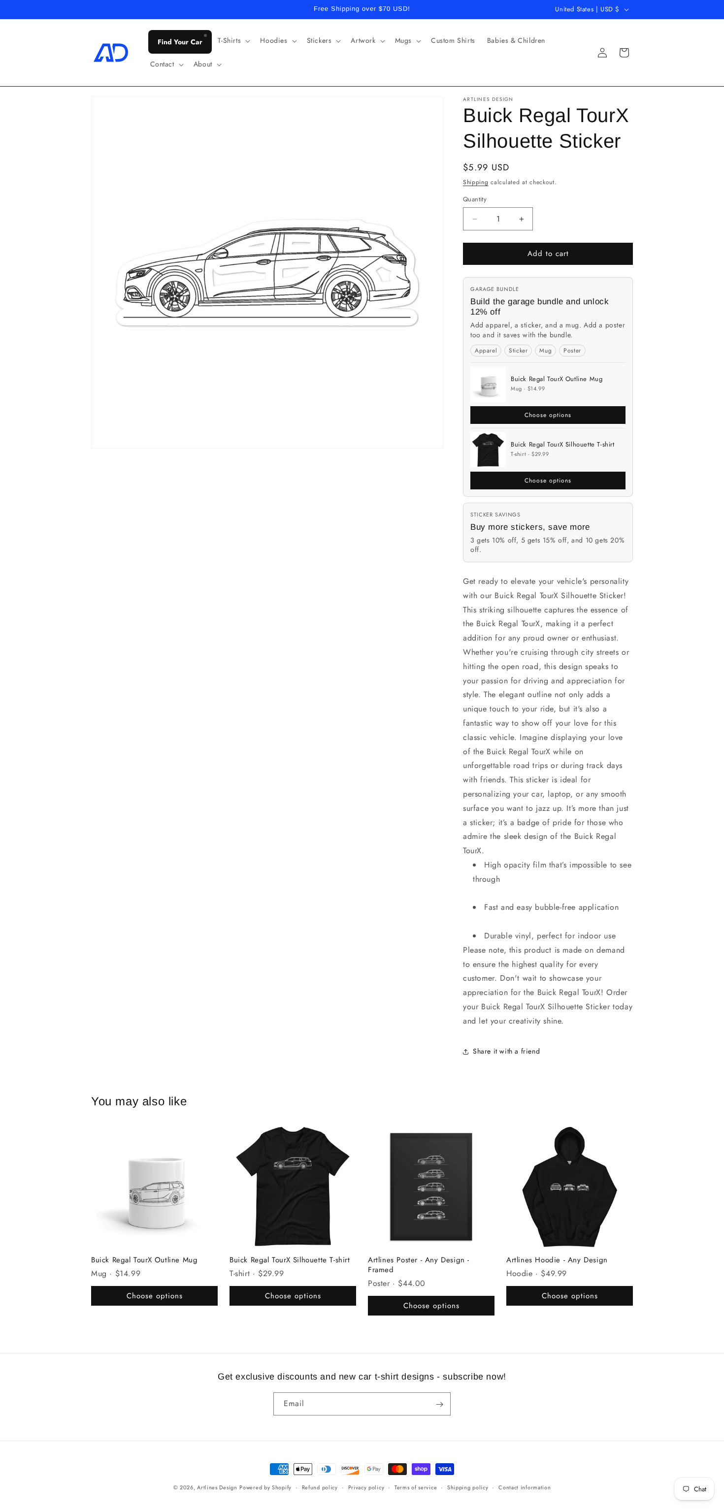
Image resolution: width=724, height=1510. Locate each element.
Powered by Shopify (265, 1487)
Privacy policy (366, 1487)
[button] (233, 40)
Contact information (524, 1487)
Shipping (476, 182)
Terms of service (416, 1487)
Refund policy (320, 1487)
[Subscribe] (439, 1404)
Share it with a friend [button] (506, 1051)
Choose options (548, 415)
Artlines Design (217, 1487)
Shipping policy (468, 1487)
